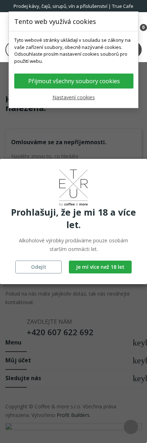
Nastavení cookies (73, 97)
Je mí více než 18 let (100, 266)
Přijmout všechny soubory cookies (74, 81)
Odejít (38, 266)
